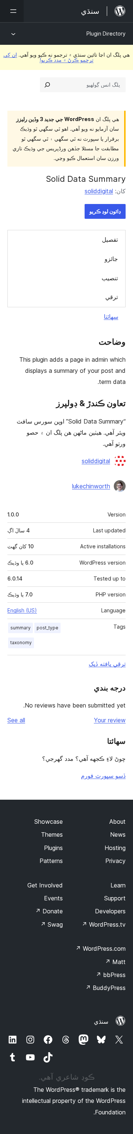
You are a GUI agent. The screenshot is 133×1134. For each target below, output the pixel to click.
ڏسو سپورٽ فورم (103, 775)
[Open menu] (12, 11)
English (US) (22, 610)
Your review (110, 720)
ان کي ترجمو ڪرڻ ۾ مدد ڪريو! (48, 57)
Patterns (51, 860)
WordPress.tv (104, 924)
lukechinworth (91, 486)
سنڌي (101, 1021)
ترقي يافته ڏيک (107, 664)
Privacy (115, 860)
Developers (110, 911)
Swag (51, 924)
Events (53, 898)
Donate (49, 911)
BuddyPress (105, 987)
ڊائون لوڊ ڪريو (105, 211)
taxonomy (21, 642)
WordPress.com (100, 948)
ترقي (111, 297)
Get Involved (45, 885)
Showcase (48, 821)
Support (115, 898)
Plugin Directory (106, 33)
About (117, 821)
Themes (52, 834)
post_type (47, 627)
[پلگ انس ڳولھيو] (47, 84)
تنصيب (110, 278)
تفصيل (110, 239)
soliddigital (99, 191)
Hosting (115, 848)
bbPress (111, 975)
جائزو (111, 258)
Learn (118, 885)
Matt (115, 962)
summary (20, 627)
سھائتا (111, 316)
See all (16, 720)
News (118, 834)
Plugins (53, 848)
